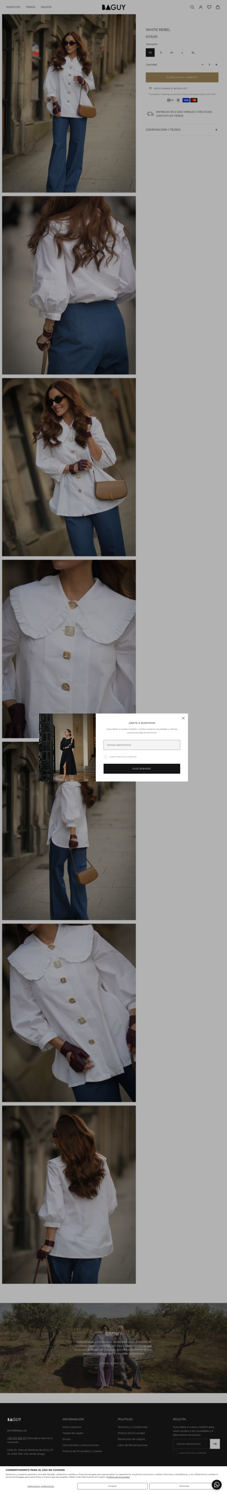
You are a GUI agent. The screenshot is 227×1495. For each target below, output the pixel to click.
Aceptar (112, 1486)
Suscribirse (141, 768)
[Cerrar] (183, 718)
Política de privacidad (118, 1477)
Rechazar (184, 1486)
